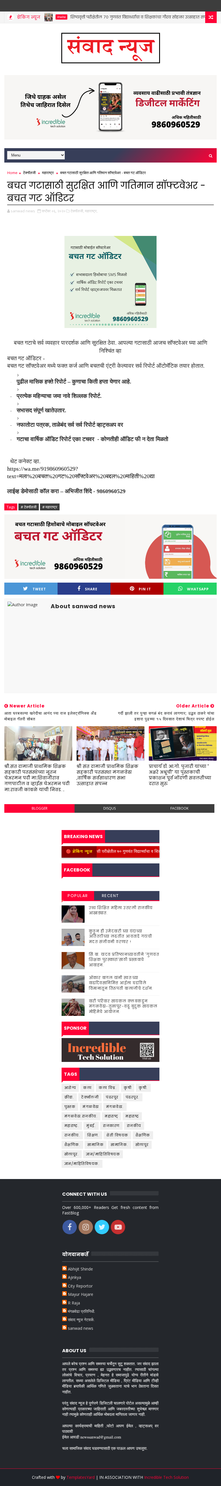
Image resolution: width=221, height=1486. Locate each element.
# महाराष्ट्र (49, 507)
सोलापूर (142, 1144)
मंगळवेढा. (115, 1106)
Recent (110, 896)
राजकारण (111, 1125)
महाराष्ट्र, (91, 210)
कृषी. (143, 1087)
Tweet (39, 589)
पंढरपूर (112, 1097)
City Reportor (80, 1286)
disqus (109, 808)
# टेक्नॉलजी (29, 507)
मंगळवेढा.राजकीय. (81, 1116)
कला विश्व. (108, 1087)
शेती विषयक (117, 1135)
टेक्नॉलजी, (77, 210)
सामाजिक (95, 1144)
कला (87, 1087)
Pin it (145, 589)
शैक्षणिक (143, 1135)
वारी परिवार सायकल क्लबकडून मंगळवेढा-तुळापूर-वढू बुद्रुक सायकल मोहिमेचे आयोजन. (123, 1006)
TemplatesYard (80, 1477)
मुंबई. (91, 1125)
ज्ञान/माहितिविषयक (103, 1154)
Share (91, 589)
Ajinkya (74, 1277)
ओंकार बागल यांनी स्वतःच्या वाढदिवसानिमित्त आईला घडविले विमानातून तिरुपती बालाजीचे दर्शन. (121, 983)
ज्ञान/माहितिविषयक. (82, 1163)
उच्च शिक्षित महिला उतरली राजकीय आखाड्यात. (121, 910)
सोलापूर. (71, 1154)
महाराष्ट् (111, 1116)
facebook (179, 808)
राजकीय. (72, 1135)
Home (12, 172)
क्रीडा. (69, 1097)
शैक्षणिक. (72, 1144)
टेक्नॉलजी (29, 172)
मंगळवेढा (91, 1106)
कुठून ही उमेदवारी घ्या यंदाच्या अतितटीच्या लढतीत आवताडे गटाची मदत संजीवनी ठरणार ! (120, 936)
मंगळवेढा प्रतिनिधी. (81, 1311)
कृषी (128, 1087)
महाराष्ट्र (48, 172)
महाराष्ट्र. (71, 1125)
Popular (78, 896)
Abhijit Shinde (80, 1269)
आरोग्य (70, 1087)
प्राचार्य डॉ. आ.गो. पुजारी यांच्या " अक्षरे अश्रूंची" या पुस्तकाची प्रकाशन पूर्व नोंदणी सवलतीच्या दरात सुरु (180, 775)
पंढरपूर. (133, 1097)
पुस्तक (70, 1106)
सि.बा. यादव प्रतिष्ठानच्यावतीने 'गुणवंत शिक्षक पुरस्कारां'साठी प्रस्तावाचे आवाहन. (124, 960)
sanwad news (80, 1328)
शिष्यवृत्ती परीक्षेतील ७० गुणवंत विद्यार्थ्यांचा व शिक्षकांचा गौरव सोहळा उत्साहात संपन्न (122, 17)
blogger (39, 808)
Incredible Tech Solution (166, 1477)
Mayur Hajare (80, 1294)
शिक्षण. (93, 1135)
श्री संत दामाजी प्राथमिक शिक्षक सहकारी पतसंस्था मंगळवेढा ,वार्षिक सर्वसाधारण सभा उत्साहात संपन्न (107, 775)
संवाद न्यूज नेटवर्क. (81, 1319)
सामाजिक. (119, 1144)
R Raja (74, 1303)
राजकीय (134, 1125)
